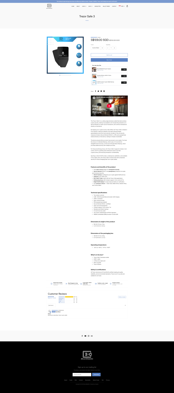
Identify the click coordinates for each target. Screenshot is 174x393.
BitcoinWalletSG (86, 384)
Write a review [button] (122, 297)
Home (73, 6)
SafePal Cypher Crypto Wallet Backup (105, 81)
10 (69, 75)
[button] (94, 37)
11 (70, 75)
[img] (55, 310)
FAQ (76, 380)
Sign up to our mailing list (87, 367)
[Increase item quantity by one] (114, 48)
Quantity (108, 44)
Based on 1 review (52, 297)
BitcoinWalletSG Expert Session (104, 68)
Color (92, 44)
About (78, 6)
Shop (89, 6)
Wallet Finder (106, 6)
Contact (114, 6)
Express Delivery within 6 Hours (104, 75)
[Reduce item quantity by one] (107, 48)
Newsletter (97, 6)
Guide (83, 6)
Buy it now (109, 60)
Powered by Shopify (94, 384)
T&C (103, 380)
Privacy (108, 380)
